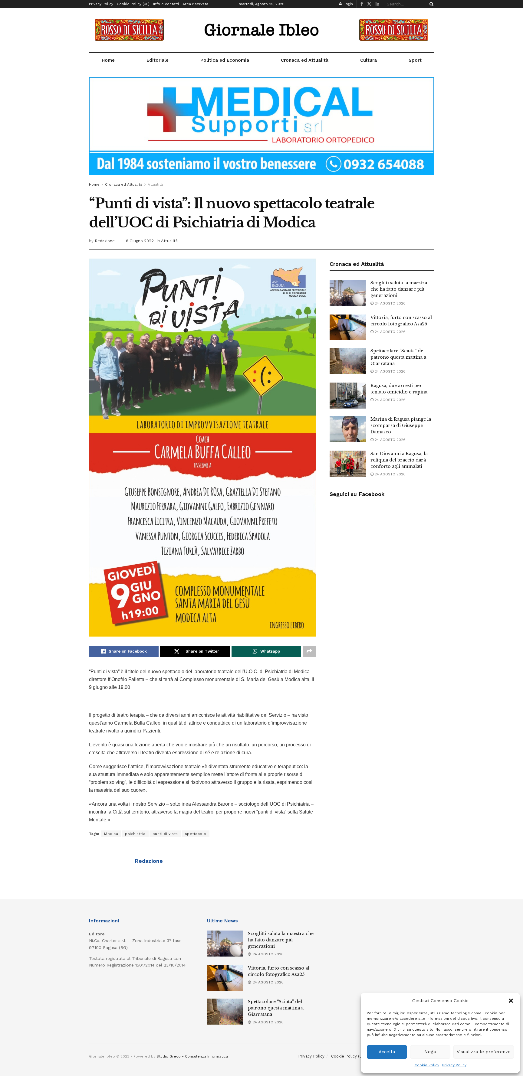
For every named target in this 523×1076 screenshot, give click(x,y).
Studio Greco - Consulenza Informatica (192, 1056)
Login (347, 4)
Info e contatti (166, 4)
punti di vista (165, 834)
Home (108, 60)
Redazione (105, 241)
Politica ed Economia (224, 60)
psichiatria (135, 834)
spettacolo (195, 834)
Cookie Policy (427, 1065)
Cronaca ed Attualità (304, 60)
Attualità (155, 184)
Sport (415, 60)
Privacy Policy (454, 1065)
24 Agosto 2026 (389, 303)
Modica (111, 834)
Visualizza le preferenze (484, 1052)
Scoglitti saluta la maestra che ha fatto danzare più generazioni (398, 289)
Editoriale (157, 60)
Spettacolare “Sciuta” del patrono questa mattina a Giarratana (398, 357)
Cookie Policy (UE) (133, 4)
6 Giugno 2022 (140, 241)
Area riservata (195, 4)
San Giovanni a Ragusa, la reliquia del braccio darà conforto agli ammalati (399, 460)
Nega (430, 1052)
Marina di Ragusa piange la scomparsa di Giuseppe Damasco (400, 425)
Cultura (368, 60)
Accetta (387, 1052)
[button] (511, 1001)
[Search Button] (430, 4)
